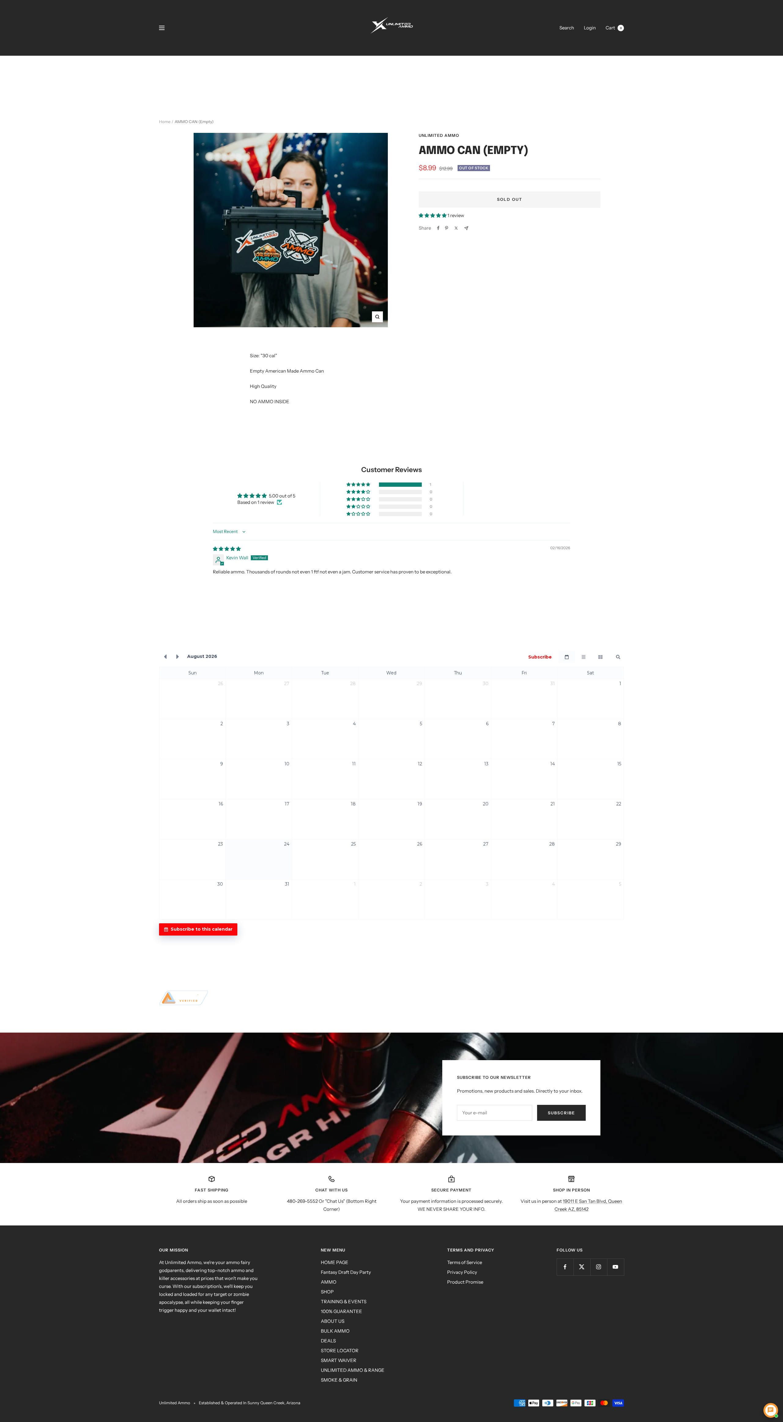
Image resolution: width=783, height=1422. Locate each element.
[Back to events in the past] (165, 657)
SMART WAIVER (338, 1360)
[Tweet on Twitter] (456, 228)
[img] (227, 549)
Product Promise (465, 1282)
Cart (614, 28)
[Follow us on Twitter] (581, 1267)
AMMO (328, 1282)
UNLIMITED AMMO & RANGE (352, 1370)
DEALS (328, 1341)
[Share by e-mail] (466, 228)
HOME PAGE (334, 1262)
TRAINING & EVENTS (343, 1301)
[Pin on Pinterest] (446, 228)
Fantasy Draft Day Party (346, 1272)
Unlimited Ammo (439, 135)
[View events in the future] (178, 657)
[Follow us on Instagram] (598, 1267)
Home (164, 121)
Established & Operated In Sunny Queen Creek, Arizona (249, 1402)
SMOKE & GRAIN (339, 1380)
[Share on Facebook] (438, 228)
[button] (433, 215)
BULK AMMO (335, 1331)
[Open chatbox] (770, 1410)
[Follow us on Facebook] (565, 1267)
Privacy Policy (462, 1272)
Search (566, 28)
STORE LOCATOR (339, 1350)
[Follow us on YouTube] (615, 1267)
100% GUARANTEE (341, 1311)
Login (590, 28)
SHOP (327, 1292)
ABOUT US (332, 1321)
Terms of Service (464, 1262)
